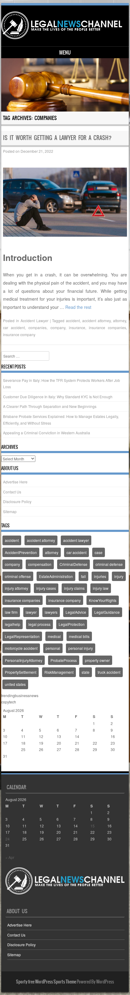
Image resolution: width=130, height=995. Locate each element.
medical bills (79, 636)
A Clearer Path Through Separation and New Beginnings (49, 406)
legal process (39, 624)
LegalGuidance (107, 612)
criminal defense (109, 564)
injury (118, 576)
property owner (97, 660)
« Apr (7, 768)
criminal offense (18, 576)
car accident (14, 327)
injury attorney (16, 588)
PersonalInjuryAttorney (23, 660)
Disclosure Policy (17, 501)
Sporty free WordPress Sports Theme (46, 981)
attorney (119, 320)
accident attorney (96, 320)
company (57, 327)
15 (95, 736)
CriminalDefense (73, 564)
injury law (101, 588)
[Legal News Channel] (64, 25)
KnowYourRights (102, 600)
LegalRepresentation (22, 636)
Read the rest (78, 307)
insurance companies (107, 327)
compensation (39, 564)
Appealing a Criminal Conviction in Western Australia (46, 432)
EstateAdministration (56, 576)
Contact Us (12, 491)
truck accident (109, 672)
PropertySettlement (20, 672)
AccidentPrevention (21, 552)
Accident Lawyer (34, 320)
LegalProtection (72, 624)
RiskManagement (58, 672)
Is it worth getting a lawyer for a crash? (57, 138)
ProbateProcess (63, 660)
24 (5, 749)
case (98, 552)
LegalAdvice (76, 612)
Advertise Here (15, 481)
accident (73, 320)
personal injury (80, 648)
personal (53, 648)
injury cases (46, 588)
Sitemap (10, 511)
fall (83, 576)
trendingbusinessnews (19, 695)
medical (54, 636)
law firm (11, 612)
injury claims (74, 588)
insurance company (19, 334)
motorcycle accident (21, 648)
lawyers (51, 612)
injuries (100, 576)
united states (15, 684)
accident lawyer (76, 540)
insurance (77, 327)
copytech (8, 701)
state (85, 672)
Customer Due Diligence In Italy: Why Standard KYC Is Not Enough (57, 396)
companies (37, 327)
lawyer (31, 612)
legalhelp (12, 624)
